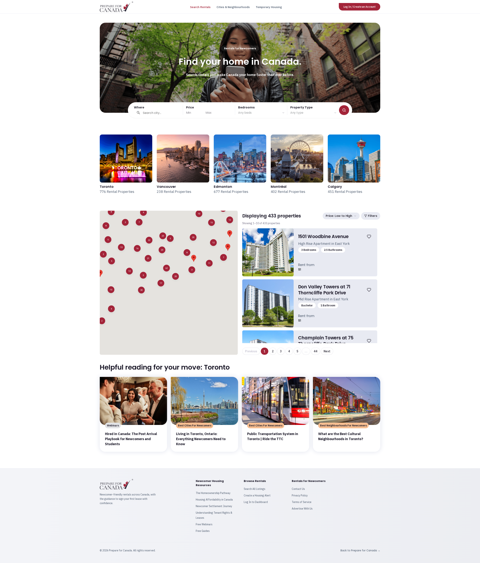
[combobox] (261, 112)
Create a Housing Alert (257, 495)
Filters (372, 216)
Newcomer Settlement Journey (214, 506)
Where (139, 107)
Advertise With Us (302, 508)
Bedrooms (246, 107)
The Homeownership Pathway (213, 493)
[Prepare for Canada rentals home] (116, 7)
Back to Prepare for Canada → (360, 550)
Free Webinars (204, 524)
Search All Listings (254, 489)
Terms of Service (301, 502)
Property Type (301, 107)
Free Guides (203, 531)
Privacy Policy (300, 495)
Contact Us (298, 489)
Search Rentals (200, 7)
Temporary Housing (269, 7)
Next (327, 351)
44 (315, 351)
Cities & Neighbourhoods (233, 7)
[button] (101, 320)
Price (190, 107)
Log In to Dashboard (256, 502)
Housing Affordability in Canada (214, 499)
